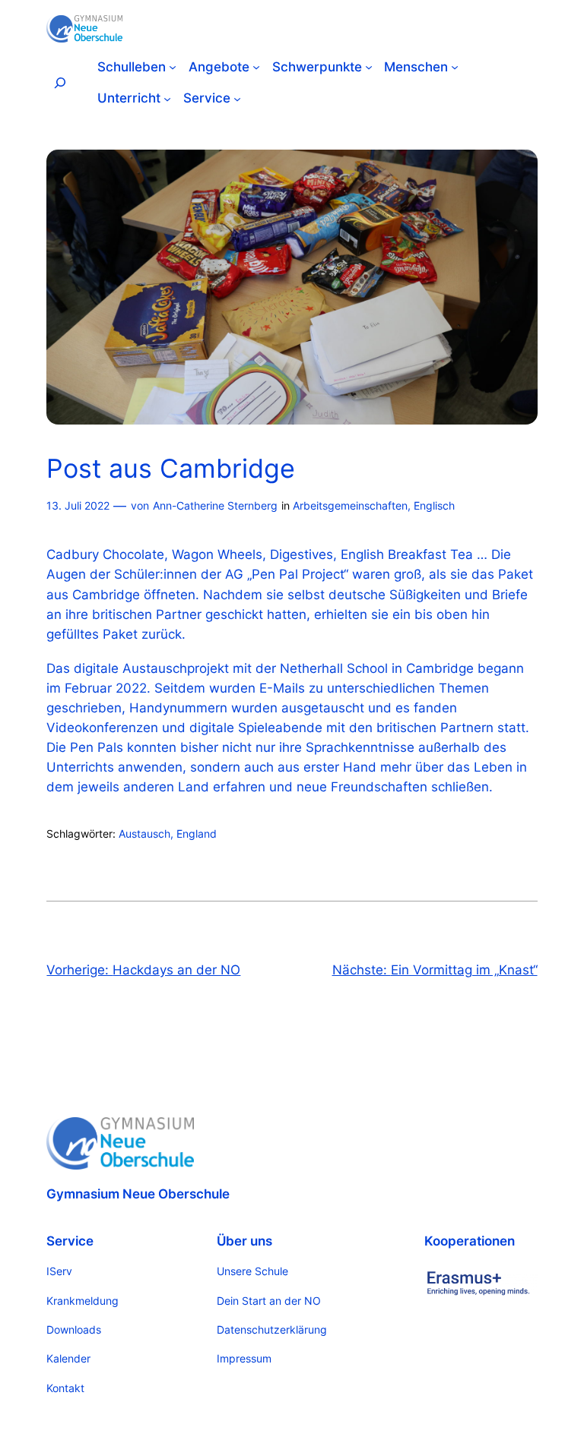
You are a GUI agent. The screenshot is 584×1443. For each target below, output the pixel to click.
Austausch (144, 833)
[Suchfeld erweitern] (60, 82)
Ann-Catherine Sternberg (215, 505)
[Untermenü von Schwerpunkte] (369, 67)
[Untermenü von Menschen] (455, 67)
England (196, 833)
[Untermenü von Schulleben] (172, 67)
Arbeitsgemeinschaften (350, 505)
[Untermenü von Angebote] (256, 67)
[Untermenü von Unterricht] (167, 98)
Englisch (434, 505)
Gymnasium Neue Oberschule (138, 1193)
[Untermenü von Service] (237, 98)
